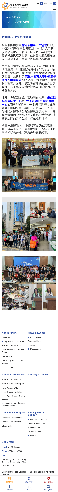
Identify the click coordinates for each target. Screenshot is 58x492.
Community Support (13, 412)
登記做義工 (48, 482)
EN (55, 3)
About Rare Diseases (14, 374)
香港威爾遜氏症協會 (34, 45)
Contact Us (8, 442)
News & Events (36, 333)
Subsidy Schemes (38, 374)
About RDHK (9, 333)
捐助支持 (9, 482)
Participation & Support (36, 413)
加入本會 (29, 482)
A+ (45, 3)
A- (38, 3)
